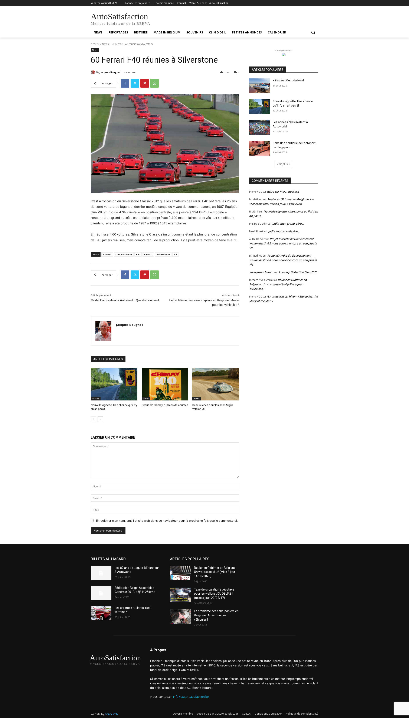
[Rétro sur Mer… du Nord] (259, 85)
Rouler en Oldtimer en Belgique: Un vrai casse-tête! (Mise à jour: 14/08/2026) (278, 284)
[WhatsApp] (154, 83)
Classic (107, 254)
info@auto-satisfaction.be (191, 697)
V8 (175, 254)
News (105, 44)
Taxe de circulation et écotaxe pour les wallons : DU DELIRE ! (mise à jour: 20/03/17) (214, 594)
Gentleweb (111, 714)
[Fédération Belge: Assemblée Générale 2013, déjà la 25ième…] (101, 593)
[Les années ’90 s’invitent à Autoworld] (259, 127)
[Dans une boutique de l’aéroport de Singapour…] (259, 148)
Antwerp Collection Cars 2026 (297, 272)
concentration (123, 254)
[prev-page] (93, 419)
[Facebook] (125, 83)
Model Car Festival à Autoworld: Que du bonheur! (125, 300)
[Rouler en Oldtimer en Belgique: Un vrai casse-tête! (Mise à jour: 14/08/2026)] (180, 573)
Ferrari (148, 254)
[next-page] (100, 419)
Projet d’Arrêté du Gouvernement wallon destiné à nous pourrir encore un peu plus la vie (283, 243)
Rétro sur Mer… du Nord (288, 80)
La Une (95, 398)
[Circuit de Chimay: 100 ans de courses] (165, 384)
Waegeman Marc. (260, 272)
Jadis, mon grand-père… (288, 223)
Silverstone (163, 254)
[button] (313, 32)
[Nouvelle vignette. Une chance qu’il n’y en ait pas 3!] (114, 384)
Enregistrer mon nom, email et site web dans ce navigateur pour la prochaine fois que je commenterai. (167, 520)
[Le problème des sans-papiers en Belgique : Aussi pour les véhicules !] (180, 616)
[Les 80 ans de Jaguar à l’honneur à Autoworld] (101, 573)
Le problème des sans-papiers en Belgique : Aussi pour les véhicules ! (216, 615)
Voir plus (282, 164)
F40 (138, 254)
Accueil (95, 44)
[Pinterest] (144, 83)
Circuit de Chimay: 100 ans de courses (165, 405)
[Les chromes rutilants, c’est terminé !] (101, 613)
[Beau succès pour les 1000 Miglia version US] (215, 384)
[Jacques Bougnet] (93, 72)
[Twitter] (135, 83)
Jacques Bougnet (110, 72)
